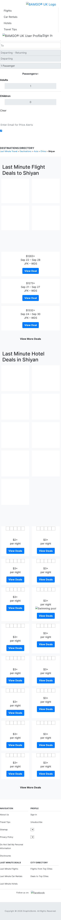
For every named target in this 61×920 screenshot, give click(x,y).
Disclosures (5, 856)
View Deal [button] (30, 270)
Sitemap (4, 829)
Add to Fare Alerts (14, 130)
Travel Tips (10, 29)
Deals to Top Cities (39, 876)
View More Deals (30, 338)
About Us (4, 814)
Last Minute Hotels (9, 884)
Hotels (7, 23)
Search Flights (30, 117)
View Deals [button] (15, 550)
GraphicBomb (29, 911)
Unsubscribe (36, 822)
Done (56, 110)
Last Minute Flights (9, 869)
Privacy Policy (6, 837)
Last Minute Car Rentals (11, 876)
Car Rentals (10, 16)
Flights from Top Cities (41, 869)
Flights (8, 10)
